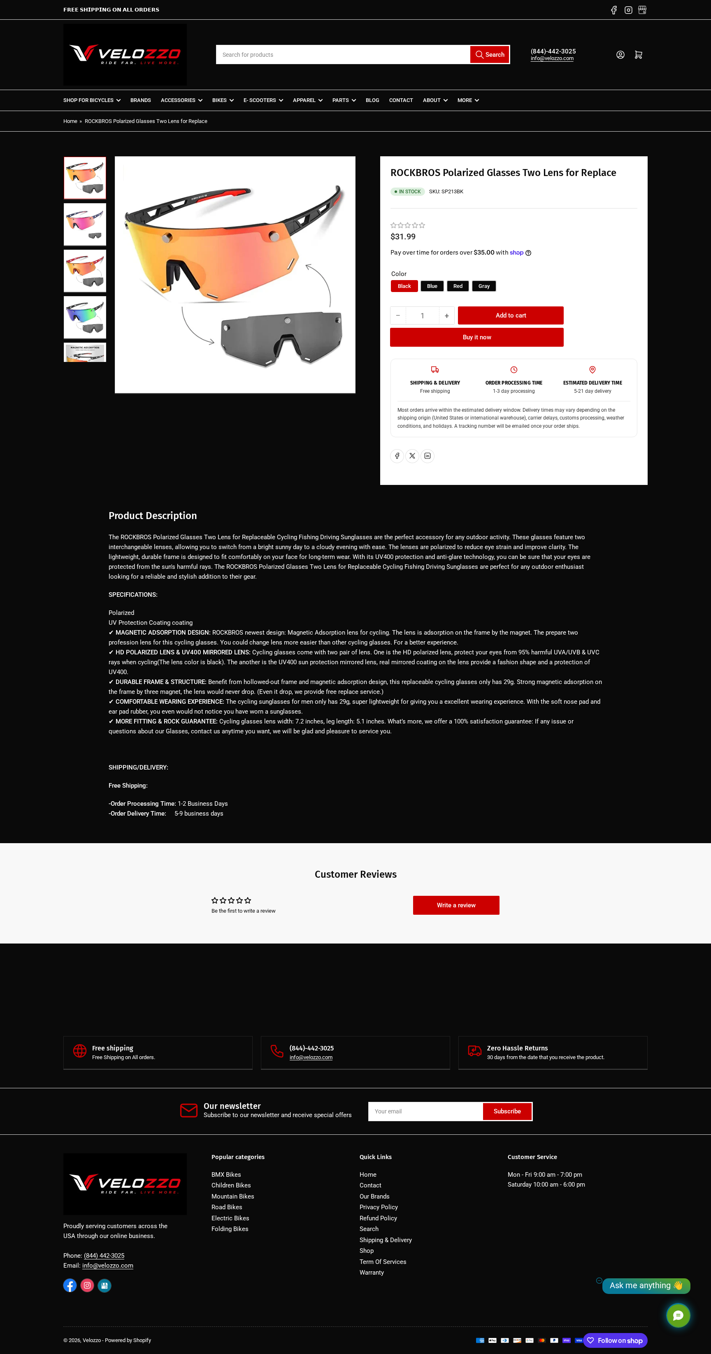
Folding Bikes (230, 1229)
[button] (408, 225)
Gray (484, 286)
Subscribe (507, 1111)
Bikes (219, 100)
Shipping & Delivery (386, 1240)
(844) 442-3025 (104, 1255)
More (465, 100)
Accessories (178, 100)
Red (457, 286)
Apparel (304, 100)
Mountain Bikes (232, 1196)
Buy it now (477, 337)
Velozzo (92, 1340)
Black (404, 286)
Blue (432, 286)
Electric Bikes (230, 1218)
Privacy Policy (379, 1207)
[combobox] (363, 54)
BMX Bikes (226, 1174)
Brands (140, 100)
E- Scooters (260, 100)
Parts (340, 100)
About (432, 100)
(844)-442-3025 (553, 51)
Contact (401, 100)
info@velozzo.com (552, 58)
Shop (367, 1250)
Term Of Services (383, 1262)
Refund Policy (378, 1218)
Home (70, 121)
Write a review (456, 905)
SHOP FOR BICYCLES (88, 100)
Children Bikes (231, 1185)
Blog (372, 100)
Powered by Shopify (128, 1340)
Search (369, 1229)
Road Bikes (226, 1207)
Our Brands (375, 1196)
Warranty (372, 1272)
